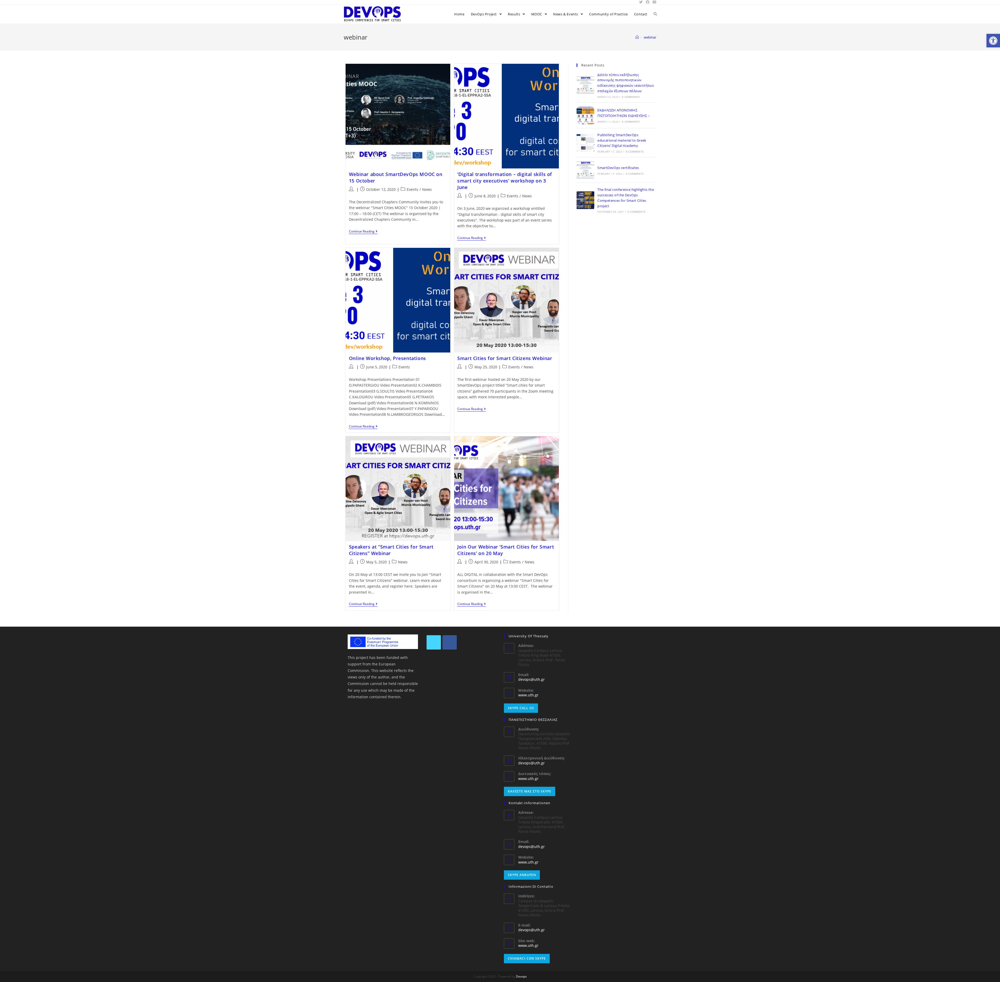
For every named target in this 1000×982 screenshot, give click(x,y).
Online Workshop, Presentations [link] (387, 358)
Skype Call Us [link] (521, 708)
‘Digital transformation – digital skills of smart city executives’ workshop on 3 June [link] (504, 180)
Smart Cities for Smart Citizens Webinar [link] (504, 358)
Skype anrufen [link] (522, 875)
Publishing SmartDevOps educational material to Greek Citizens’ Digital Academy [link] (621, 140)
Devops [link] (521, 976)
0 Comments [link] (631, 97)
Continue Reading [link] (361, 232)
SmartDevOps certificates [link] (618, 167)
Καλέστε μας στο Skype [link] (529, 791)
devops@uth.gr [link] (531, 679)
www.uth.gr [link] (528, 695)
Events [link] (412, 189)
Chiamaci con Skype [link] (527, 958)
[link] (993, 40)
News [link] (427, 189)
